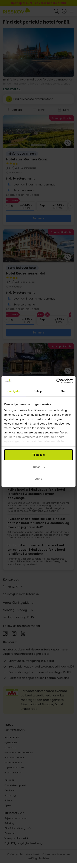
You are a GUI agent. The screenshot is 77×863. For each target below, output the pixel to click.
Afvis (38, 479)
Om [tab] (63, 391)
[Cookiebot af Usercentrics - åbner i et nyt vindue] (56, 380)
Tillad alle (38, 454)
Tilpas (36, 466)
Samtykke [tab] (13, 391)
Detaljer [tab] (38, 391)
